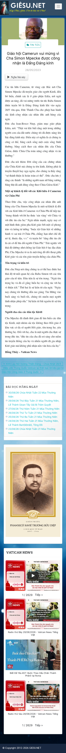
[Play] (33, 576)
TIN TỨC (35, 44)
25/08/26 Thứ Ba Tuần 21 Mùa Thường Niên (32, 416)
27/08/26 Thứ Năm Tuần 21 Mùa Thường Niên (33, 408)
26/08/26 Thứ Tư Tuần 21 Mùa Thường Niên (32, 412)
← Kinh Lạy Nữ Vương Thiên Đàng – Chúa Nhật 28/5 (32, 363)
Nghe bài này (18, 77)
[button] (39, 595)
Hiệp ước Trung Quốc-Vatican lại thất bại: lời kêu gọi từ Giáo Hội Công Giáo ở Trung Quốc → (33, 369)
